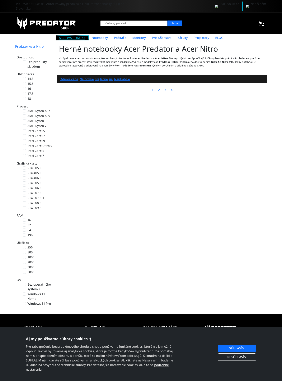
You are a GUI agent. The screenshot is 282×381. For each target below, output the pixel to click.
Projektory (201, 38)
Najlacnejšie (104, 79)
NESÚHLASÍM (237, 357)
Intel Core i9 (36, 141)
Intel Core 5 (35, 151)
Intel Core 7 (35, 156)
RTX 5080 (33, 203)
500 (30, 252)
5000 (30, 272)
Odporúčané (69, 79)
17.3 (30, 94)
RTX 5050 (33, 183)
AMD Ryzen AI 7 (38, 111)
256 (30, 247)
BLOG (219, 38)
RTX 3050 (33, 168)
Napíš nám (258, 4)
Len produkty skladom (37, 64)
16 (29, 89)
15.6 (30, 84)
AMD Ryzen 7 (36, 126)
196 (30, 235)
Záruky (183, 38)
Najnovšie (87, 79)
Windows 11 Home (36, 296)
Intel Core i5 (36, 131)
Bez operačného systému (39, 286)
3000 (30, 267)
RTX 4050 (33, 173)
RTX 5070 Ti (35, 198)
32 (29, 225)
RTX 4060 (33, 178)
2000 (30, 262)
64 (29, 230)
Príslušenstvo (162, 38)
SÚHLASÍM (237, 348)
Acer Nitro (36, 46)
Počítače (120, 38)
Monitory (139, 38)
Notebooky (100, 38)
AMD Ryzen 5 (36, 121)
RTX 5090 (33, 208)
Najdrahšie (122, 79)
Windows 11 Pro (39, 304)
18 (29, 99)
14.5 (30, 79)
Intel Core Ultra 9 (39, 146)
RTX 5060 (33, 188)
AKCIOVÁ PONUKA (72, 38)
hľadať (175, 23)
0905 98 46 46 (229, 4)
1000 (30, 257)
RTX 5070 (33, 193)
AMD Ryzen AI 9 (38, 116)
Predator (22, 46)
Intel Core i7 (36, 136)
